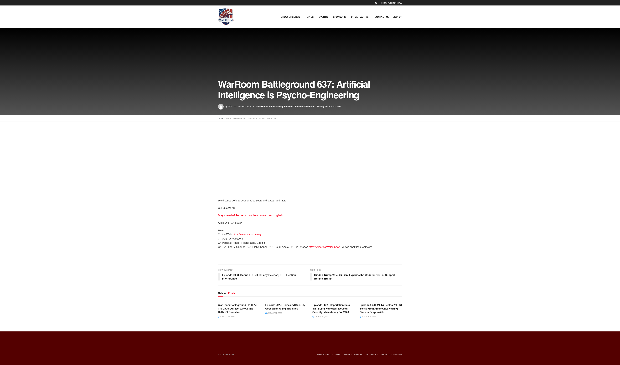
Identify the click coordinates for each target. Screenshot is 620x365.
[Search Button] (376, 2)
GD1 (230, 106)
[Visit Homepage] (226, 17)
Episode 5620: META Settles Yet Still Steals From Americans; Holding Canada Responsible (381, 308)
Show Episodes (290, 16)
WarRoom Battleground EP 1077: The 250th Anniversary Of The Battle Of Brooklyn (237, 308)
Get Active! (362, 16)
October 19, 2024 (246, 106)
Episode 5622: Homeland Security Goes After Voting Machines (285, 306)
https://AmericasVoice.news (324, 247)
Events (323, 16)
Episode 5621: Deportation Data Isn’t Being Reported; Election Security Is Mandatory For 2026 (331, 308)
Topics (309, 16)
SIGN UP (397, 16)
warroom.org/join (272, 215)
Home (220, 118)
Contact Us (382, 16)
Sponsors (339, 16)
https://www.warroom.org (247, 234)
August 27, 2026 (227, 316)
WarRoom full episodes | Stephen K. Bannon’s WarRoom (286, 106)
